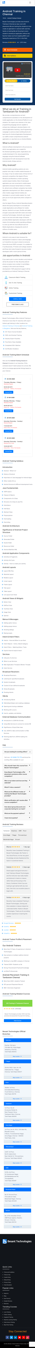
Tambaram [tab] (6, 831)
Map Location (16, 1056)
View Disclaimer (8, 1285)
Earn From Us (7, 1298)
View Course (17, 1020)
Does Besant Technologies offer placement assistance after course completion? (15, 774)
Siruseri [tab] (17, 839)
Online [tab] (24, 81)
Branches (6, 1303)
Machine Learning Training (10, 1319)
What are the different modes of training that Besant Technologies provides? (15, 794)
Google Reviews (9, 923)
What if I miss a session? (12, 787)
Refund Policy (7, 1279)
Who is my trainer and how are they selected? (15, 782)
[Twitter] (11, 1337)
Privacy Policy (7, 1282)
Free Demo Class (17, 304)
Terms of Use (7, 1274)
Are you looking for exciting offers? (15, 752)
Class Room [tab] (11, 81)
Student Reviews (8, 1301)
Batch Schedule (12, 50)
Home (4, 18)
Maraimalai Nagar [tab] (8, 839)
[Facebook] (7, 1337)
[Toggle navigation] (30, 2)
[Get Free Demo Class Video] (17, 70)
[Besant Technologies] (4, 2)
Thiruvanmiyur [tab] (22, 835)
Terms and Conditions (9, 1272)
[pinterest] (23, 1337)
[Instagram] (27, 1337)
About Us (6, 1293)
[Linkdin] (15, 1337)
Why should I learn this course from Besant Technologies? (16, 766)
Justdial (6, 930)
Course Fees (8, 392)
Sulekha (6, 926)
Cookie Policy (7, 1277)
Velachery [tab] (14, 831)
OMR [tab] (20, 831)
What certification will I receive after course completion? (16, 801)
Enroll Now (17, 299)
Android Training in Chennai (11, 326)
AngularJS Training (8, 1317)
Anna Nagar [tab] (6, 835)
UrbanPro (7, 933)
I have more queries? (11, 818)
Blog (5, 1296)
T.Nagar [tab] (14, 835)
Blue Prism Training (8, 1324)
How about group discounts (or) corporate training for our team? (14, 808)
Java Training (7, 1312)
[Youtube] (19, 1337)
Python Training (8, 1314)
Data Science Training (9, 1322)
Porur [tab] (24, 831)
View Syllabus (11, 56)
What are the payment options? (14, 813)
